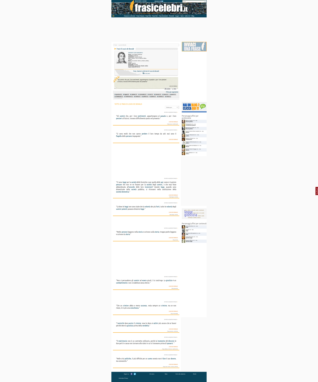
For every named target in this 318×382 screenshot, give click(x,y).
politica (175, 366)
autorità (121, 323)
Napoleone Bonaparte (191, 233)
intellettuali (175, 124)
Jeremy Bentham (189, 226)
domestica (125, 192)
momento (161, 341)
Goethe (187, 229)
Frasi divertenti (163, 16)
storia (140, 232)
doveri (169, 366)
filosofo (142, 65)
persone (129, 136)
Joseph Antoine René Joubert (192, 131)
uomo (150, 358)
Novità (194, 374)
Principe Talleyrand (190, 134)
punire (130, 323)
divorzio (171, 341)
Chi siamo (151, 374)
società (133, 182)
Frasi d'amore (140, 16)
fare (164, 358)
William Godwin (189, 120)
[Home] (159, 7)
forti (158, 206)
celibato (166, 349)
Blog (192, 16)
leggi (124, 182)
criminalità (175, 313)
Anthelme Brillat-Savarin (191, 142)
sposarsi (170, 343)
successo (144, 305)
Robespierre (188, 124)
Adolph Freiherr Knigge (191, 149)
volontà (147, 206)
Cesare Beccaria (189, 236)
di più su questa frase (171, 112)
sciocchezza (134, 308)
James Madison (189, 152)
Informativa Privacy (123, 378)
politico (146, 65)
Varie (182, 16)
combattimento (121, 283)
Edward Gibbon (189, 240)
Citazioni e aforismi (129, 16)
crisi (166, 366)
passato (163, 116)
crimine (126, 305)
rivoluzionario (137, 65)
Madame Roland (189, 138)
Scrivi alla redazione (180, 374)
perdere (144, 134)
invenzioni (149, 187)
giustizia (169, 280)
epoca (170, 124)
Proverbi (171, 16)
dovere (173, 358)
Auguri (177, 16)
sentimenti (142, 116)
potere (176, 214)
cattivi (155, 323)
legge (172, 197)
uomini (122, 116)
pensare (119, 184)
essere (144, 280)
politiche (128, 358)
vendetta (145, 326)
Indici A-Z (187, 16)
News (166, 374)
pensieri (119, 118)
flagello (119, 136)
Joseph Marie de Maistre (191, 145)
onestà (172, 366)
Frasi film (148, 16)
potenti (124, 209)
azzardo (132, 187)
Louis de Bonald (173, 86)
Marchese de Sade (190, 127)
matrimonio (122, 341)
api (162, 182)
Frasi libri (155, 16)
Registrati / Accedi (140, 1)
